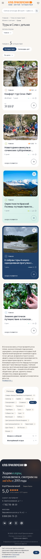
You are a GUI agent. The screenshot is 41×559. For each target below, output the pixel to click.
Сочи (33, 402)
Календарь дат (24, 49)
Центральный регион (13, 424)
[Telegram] (10, 523)
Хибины (20, 417)
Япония (8, 431)
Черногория (30, 424)
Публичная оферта (20, 538)
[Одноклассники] (16, 523)
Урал (21, 413)
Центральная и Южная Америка (17, 420)
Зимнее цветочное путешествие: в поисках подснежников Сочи (18, 318)
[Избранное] (38, 3)
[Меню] (3, 3)
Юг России (22, 428)
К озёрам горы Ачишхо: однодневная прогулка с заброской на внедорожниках (18, 261)
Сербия (19, 399)
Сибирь (29, 399)
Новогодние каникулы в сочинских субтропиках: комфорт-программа (18, 149)
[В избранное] (34, 64)
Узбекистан (10, 413)
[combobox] (19, 11)
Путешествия (10, 49)
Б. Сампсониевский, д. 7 (11, 501)
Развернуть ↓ (7, 380)
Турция (29, 410)
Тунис (20, 410)
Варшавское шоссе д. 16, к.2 (13, 512)
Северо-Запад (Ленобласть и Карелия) (20, 395)
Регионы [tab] (10, 391)
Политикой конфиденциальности (10, 556)
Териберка (9, 410)
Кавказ (11, 90)
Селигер (9, 399)
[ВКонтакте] (4, 523)
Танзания (20, 406)
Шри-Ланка (10, 428)
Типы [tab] (20, 391)
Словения (23, 402)
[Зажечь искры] (36, 463)
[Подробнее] (33, 105)
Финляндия (9, 417)
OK (36, 552)
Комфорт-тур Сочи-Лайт (18, 93)
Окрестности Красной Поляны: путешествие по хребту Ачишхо (18, 205)
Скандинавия (10, 402)
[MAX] (21, 523)
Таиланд (9, 406)
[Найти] (37, 11)
